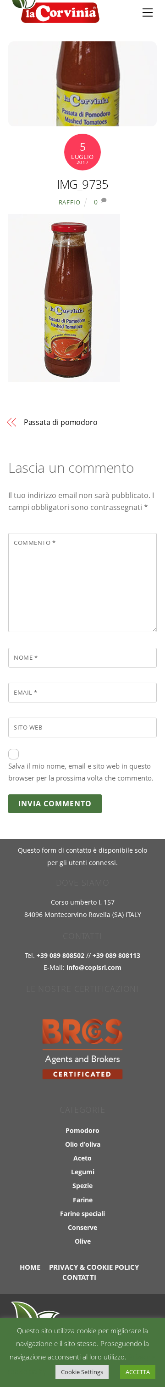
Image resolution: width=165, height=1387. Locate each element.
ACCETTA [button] (138, 1372)
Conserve (82, 1227)
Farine (83, 1199)
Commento (34, 542)
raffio (70, 202)
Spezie (82, 1185)
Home (30, 1267)
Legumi (82, 1171)
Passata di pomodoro (61, 422)
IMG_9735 (83, 184)
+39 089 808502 (60, 955)
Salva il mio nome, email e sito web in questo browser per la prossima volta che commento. (81, 771)
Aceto (82, 1158)
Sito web (28, 727)
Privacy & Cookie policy (94, 1267)
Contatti (79, 1277)
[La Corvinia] (54, 19)
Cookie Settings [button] (82, 1372)
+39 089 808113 (116, 955)
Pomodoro (82, 1130)
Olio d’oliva (82, 1144)
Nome (26, 657)
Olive (83, 1241)
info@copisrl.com (93, 967)
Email (26, 692)
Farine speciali (82, 1213)
